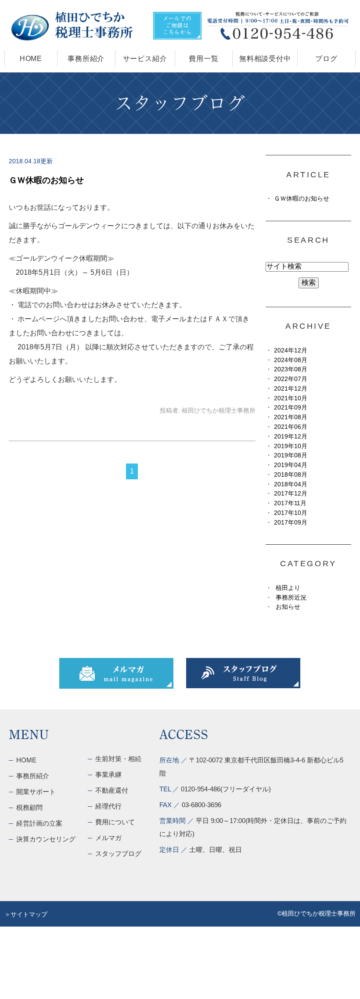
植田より (288, 588)
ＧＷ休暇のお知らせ (46, 180)
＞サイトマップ (25, 914)
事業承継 (108, 774)
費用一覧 (203, 58)
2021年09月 (290, 407)
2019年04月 (290, 465)
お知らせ (288, 607)
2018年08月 (290, 474)
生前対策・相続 (118, 758)
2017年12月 (290, 493)
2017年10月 (290, 513)
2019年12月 (290, 436)
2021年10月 (290, 398)
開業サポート (36, 791)
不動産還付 (111, 790)
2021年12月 (290, 388)
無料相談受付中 (265, 58)
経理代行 (108, 806)
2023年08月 (290, 369)
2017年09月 (290, 522)
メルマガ (108, 837)
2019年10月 (290, 446)
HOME (31, 58)
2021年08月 (290, 417)
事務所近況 (291, 597)
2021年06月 (290, 427)
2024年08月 (290, 360)
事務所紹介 (86, 58)
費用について (115, 822)
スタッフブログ (118, 853)
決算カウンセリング (46, 839)
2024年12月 (290, 350)
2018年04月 (290, 484)
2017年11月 (290, 503)
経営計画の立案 (39, 823)
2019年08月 (290, 455)
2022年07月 (290, 379)
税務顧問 (29, 807)
